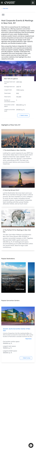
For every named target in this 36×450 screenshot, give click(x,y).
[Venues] (33, 2)
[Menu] (2, 2)
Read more (29, 338)
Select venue (24, 115)
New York (5, 8)
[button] (2, 14)
